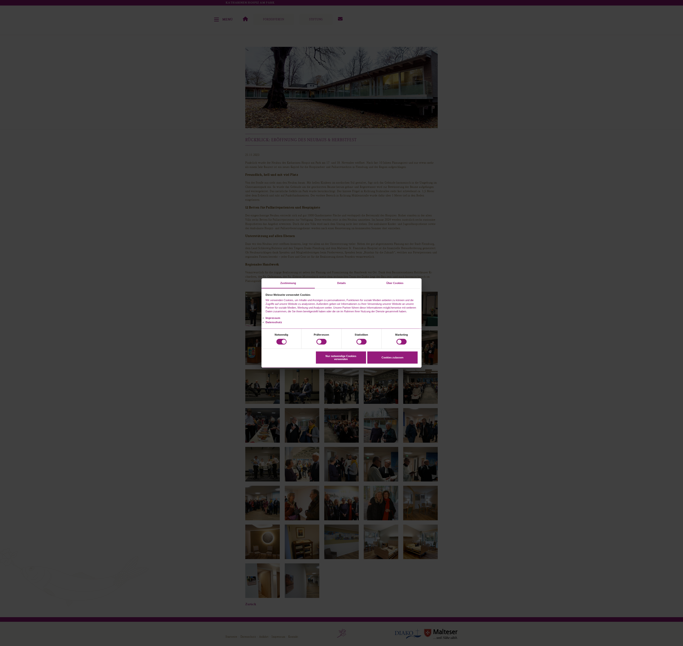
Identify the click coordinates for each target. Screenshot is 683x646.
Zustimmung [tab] (288, 283)
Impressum (273, 317)
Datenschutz (274, 322)
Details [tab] (341, 283)
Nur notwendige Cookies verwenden (340, 358)
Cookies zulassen (392, 357)
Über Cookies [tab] (394, 283)
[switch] (321, 342)
